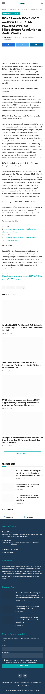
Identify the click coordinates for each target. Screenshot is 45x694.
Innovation (10, 288)
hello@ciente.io (12, 552)
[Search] (42, 3)
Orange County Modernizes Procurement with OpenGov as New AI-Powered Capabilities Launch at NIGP (22, 440)
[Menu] (3, 3)
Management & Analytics (11, 13)
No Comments (29, 37)
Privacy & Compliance (10, 682)
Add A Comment (22, 453)
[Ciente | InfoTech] (22, 3)
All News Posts (23, 685)
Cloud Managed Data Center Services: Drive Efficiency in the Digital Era (27, 497)
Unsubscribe (36, 682)
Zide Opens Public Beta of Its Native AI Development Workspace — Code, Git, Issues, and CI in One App (22, 365)
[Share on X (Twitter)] (22, 44)
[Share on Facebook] (8, 44)
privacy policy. (32, 662)
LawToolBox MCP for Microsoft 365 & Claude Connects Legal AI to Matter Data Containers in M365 (22, 327)
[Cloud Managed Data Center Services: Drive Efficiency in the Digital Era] (8, 498)
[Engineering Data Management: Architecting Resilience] (8, 487)
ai (3, 288)
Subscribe (25, 682)
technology (20, 288)
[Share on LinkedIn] (36, 44)
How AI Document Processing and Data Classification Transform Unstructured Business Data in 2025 (29, 473)
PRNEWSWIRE (8, 37)
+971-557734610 (12, 549)
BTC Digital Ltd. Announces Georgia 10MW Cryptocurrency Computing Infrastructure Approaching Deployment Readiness (21, 402)
